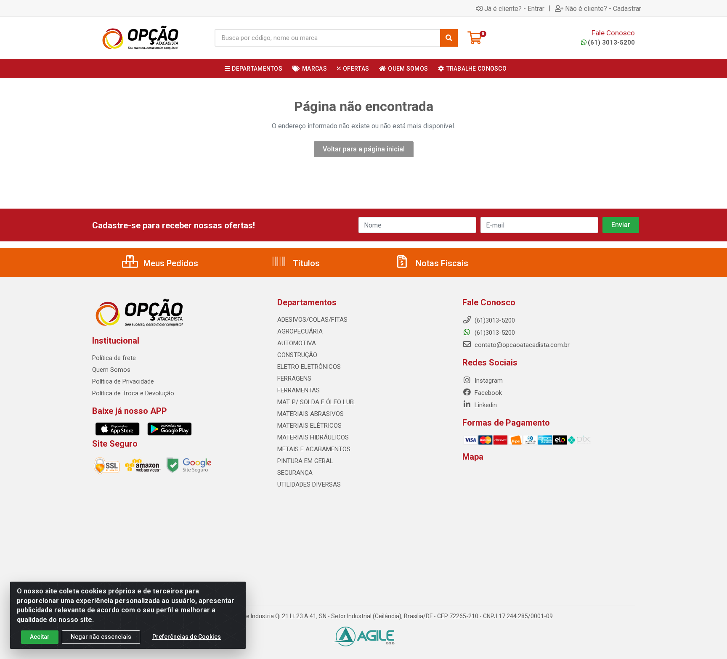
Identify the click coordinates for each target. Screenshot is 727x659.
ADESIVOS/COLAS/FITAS (312, 319)
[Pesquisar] (449, 38)
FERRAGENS (294, 378)
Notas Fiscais (441, 263)
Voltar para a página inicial (364, 149)
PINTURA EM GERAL (305, 461)
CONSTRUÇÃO (297, 355)
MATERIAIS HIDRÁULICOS (313, 437)
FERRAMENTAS (298, 390)
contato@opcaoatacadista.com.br (521, 345)
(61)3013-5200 (494, 332)
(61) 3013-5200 (611, 42)
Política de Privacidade (123, 381)
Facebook (487, 393)
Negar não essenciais (101, 636)
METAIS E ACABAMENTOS (313, 449)
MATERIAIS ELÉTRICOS (309, 425)
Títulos (305, 263)
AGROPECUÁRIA (300, 331)
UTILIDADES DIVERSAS (309, 484)
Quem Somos (111, 369)
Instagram (488, 380)
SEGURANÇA (295, 472)
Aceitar (40, 636)
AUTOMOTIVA (296, 343)
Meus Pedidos (169, 263)
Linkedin (485, 405)
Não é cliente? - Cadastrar (603, 8)
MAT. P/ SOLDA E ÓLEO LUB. (316, 402)
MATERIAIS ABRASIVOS (310, 414)
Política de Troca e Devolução (133, 393)
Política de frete (114, 358)
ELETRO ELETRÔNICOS (309, 367)
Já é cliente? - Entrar (514, 8)
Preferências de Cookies (186, 636)
